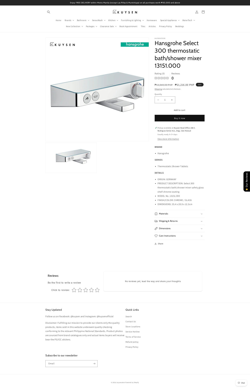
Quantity (158, 94)
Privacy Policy (132, 347)
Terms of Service (133, 337)
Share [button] (160, 243)
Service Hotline (133, 331)
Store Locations (133, 326)
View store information (168, 139)
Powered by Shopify (132, 382)
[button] (48, 12)
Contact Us (131, 321)
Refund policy (132, 342)
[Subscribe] (94, 363)
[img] (162, 78)
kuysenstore (121, 382)
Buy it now (179, 118)
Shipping (158, 89)
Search (129, 316)
